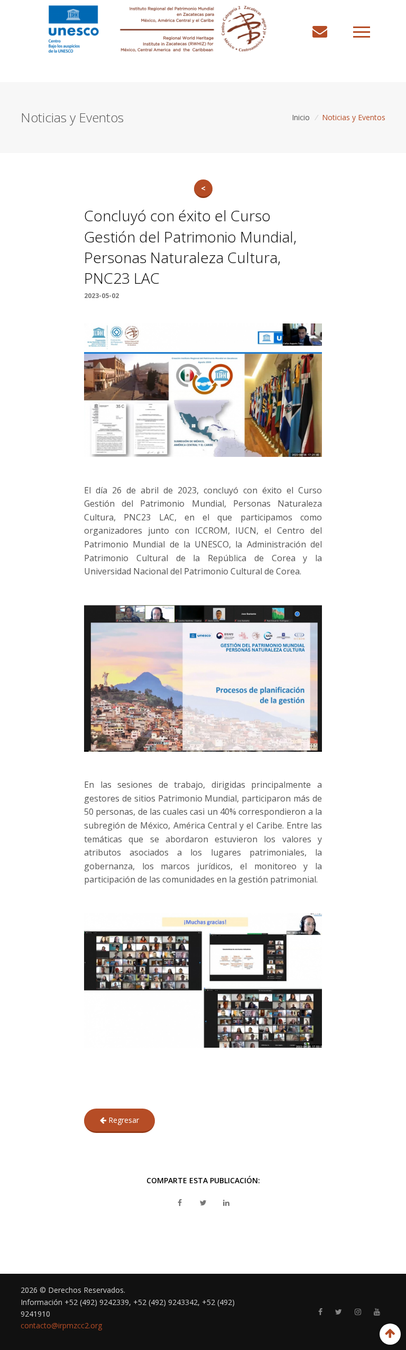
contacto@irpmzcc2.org (61, 1325)
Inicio (301, 117)
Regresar (122, 1120)
